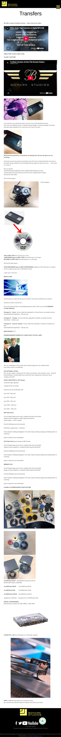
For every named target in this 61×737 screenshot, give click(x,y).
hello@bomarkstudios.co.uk (35, 736)
